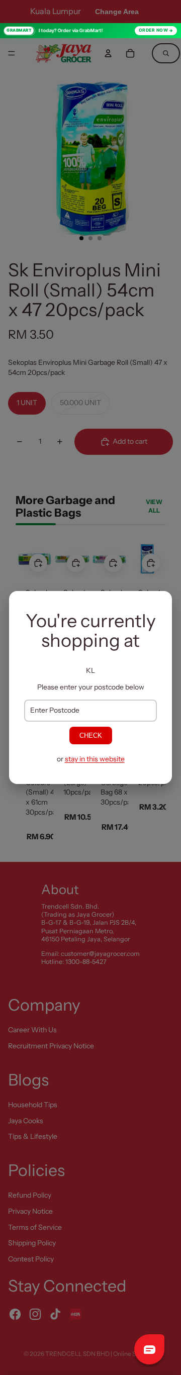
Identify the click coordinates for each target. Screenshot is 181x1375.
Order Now (153, 30)
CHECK (90, 735)
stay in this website (95, 758)
